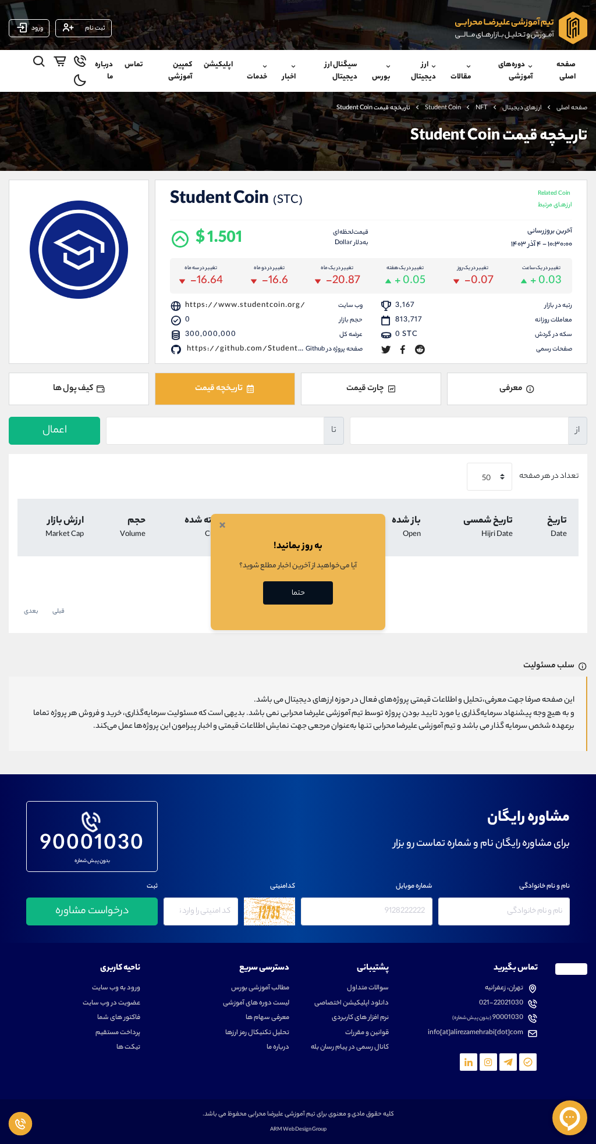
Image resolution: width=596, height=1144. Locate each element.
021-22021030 (501, 1003)
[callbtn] (20, 1123)
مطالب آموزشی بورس (260, 988)
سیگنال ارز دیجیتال (341, 71)
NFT (482, 108)
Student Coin (443, 108)
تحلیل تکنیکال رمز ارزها (257, 1033)
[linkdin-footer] (468, 1062)
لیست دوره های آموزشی (256, 1003)
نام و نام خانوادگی (544, 886)
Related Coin (555, 200)
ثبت (152, 886)
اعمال (54, 430)
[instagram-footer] (488, 1062)
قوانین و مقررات (367, 1033)
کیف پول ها (73, 389)
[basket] (59, 63)
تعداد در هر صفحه (548, 477)
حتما (298, 593)
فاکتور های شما (118, 1018)
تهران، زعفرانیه (504, 988)
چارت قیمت (365, 389)
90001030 (92, 842)
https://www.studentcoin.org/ (245, 305)
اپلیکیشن (218, 65)
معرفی (511, 389)
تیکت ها (128, 1047)
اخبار (289, 77)
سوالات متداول (368, 988)
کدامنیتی (282, 886)
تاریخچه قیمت (219, 389)
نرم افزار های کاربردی (360, 1018)
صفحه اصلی (566, 71)
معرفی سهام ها (267, 1018)
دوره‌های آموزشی (515, 71)
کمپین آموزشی (180, 71)
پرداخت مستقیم (117, 1033)
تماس (134, 65)
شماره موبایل (414, 886)
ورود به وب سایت (116, 988)
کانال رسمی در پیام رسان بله (350, 1047)
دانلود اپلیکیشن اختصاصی (351, 1003)
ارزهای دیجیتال (522, 108)
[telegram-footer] (528, 1062)
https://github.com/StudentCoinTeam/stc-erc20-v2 (290, 349)
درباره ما (104, 71)
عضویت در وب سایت (111, 1003)
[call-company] (80, 63)
